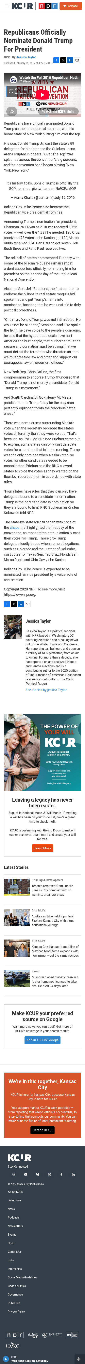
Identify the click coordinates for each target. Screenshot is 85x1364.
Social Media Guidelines (22, 1277)
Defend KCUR (42, 1130)
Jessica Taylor (26, 57)
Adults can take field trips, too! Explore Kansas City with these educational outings (53, 920)
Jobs (11, 1260)
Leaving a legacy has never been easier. (42, 803)
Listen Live (14, 1200)
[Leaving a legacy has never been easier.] (42, 752)
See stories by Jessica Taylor (46, 690)
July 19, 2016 (64, 197)
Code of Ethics (17, 1286)
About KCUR (15, 1191)
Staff (11, 1243)
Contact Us (15, 1251)
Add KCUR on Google (42, 1040)
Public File (14, 1303)
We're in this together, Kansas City (42, 1084)
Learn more (42, 848)
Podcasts (14, 1217)
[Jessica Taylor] (13, 627)
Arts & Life (38, 910)
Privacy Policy (16, 1311)
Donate (72, 6)
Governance (15, 1294)
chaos (15, 527)
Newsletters (15, 1226)
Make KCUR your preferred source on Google (42, 1016)
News (35, 971)
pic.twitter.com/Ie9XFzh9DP (54, 188)
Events (12, 1234)
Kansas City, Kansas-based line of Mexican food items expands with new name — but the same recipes (55, 951)
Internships (15, 1268)
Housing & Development (47, 880)
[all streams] (80, 1359)
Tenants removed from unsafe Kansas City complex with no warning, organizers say (52, 890)
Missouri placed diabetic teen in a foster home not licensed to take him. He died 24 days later (55, 981)
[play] (6, 1359)
